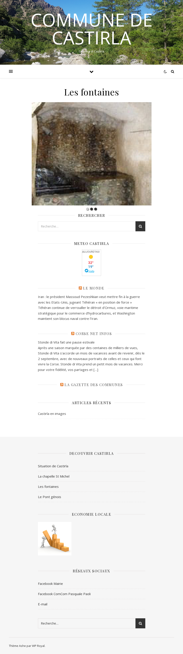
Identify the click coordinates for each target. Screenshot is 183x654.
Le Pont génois (49, 497)
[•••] (91, 153)
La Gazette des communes (93, 384)
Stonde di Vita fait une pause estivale (66, 342)
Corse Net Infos (94, 333)
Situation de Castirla (53, 466)
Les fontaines (48, 486)
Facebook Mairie (50, 583)
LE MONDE (93, 288)
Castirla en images (52, 413)
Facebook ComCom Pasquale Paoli (64, 594)
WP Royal (38, 646)
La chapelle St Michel (53, 476)
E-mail (42, 604)
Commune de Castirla (92, 28)
